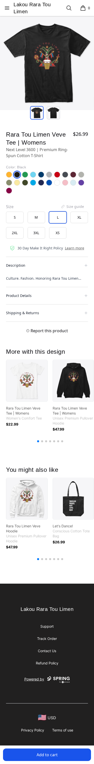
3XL (36, 232)
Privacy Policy (32, 730)
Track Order (47, 638)
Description (15, 265)
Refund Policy (47, 663)
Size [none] (10, 206)
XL (79, 217)
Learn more (74, 248)
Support (47, 626)
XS (58, 232)
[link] (26, 381)
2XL (15, 232)
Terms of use (62, 730)
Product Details (19, 295)
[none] (72, 206)
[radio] (15, 217)
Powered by (34, 679)
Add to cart (47, 754)
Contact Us (47, 651)
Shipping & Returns (22, 312)
